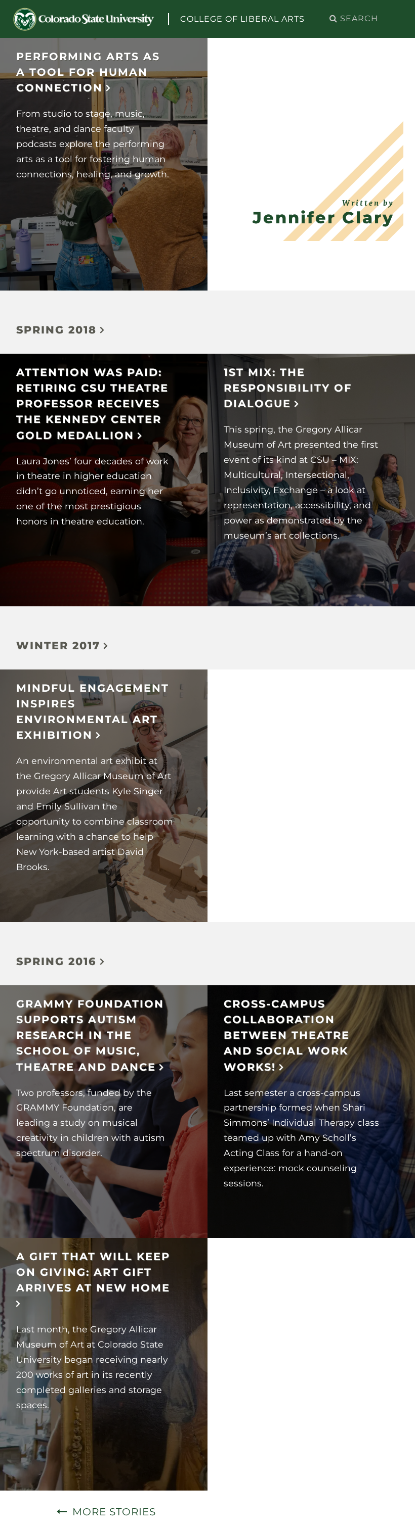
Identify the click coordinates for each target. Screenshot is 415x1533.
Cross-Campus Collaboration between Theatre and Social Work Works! (287, 1035)
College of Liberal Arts (242, 19)
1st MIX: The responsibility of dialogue (288, 388)
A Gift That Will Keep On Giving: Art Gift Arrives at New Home (93, 1272)
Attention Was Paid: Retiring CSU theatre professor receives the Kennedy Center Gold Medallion (92, 404)
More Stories (114, 1512)
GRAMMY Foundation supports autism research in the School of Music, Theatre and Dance (90, 1035)
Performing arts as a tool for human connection (88, 72)
